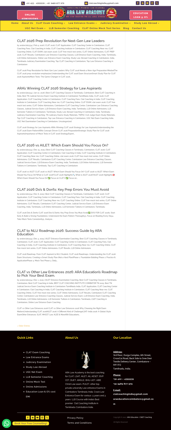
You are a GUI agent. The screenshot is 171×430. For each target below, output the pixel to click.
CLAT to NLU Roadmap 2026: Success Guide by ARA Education (59, 232)
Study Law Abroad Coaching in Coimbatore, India (92, 58)
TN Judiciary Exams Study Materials (61, 115)
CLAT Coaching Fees (71, 99)
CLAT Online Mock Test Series (101, 28)
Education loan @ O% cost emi (140, 17)
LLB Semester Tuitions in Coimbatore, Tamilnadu (83, 207)
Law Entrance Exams (82, 23)
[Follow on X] (157, 3)
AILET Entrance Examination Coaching (62, 239)
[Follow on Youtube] (147, 3)
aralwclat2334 (26, 45)
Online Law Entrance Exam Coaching (54, 58)
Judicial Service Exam (34, 109)
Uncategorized (65, 121)
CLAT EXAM (37, 52)
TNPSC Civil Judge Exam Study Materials (96, 115)
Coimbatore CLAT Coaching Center (70, 105)
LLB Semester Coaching (64, 28)
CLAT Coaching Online (70, 102)
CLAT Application (63, 45)
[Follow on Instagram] (152, 3)
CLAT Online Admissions (93, 52)
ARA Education (132, 417)
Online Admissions (36, 386)
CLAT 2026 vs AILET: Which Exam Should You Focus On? (62, 145)
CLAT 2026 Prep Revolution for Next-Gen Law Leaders (61, 41)
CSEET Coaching (145, 417)
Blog (126, 28)
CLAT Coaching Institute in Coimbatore (68, 48)
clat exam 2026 (50, 52)
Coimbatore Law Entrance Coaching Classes (54, 55)
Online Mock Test (35, 382)
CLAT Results (28, 55)
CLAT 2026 (50, 45)
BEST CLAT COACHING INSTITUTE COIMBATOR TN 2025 (79, 283)
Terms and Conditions (79, 423)
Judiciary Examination (114, 23)
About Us (27, 23)
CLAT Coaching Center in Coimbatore (88, 45)
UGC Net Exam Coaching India (99, 118)
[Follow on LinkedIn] (142, 3)
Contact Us (139, 28)
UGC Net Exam (34, 28)
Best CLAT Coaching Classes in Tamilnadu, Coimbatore (70, 93)
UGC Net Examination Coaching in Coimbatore (37, 121)
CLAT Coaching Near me (97, 48)
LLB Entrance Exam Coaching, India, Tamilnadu (95, 55)
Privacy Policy (75, 418)
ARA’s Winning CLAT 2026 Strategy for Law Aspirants (59, 88)
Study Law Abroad (145, 23)
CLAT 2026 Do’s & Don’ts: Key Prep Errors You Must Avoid (63, 189)
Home (15, 23)
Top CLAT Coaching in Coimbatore (71, 61)
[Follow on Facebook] (138, 3)
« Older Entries (23, 326)
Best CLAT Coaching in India (40, 283)
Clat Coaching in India (40, 48)
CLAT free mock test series (69, 52)
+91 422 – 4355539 (123, 379)
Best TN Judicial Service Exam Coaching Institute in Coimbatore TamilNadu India (57, 96)
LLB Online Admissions (27, 58)
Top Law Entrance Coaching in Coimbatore (67, 118)
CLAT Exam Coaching (49, 23)
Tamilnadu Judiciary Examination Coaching (36, 61)
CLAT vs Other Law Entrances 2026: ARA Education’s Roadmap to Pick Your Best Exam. (67, 273)
